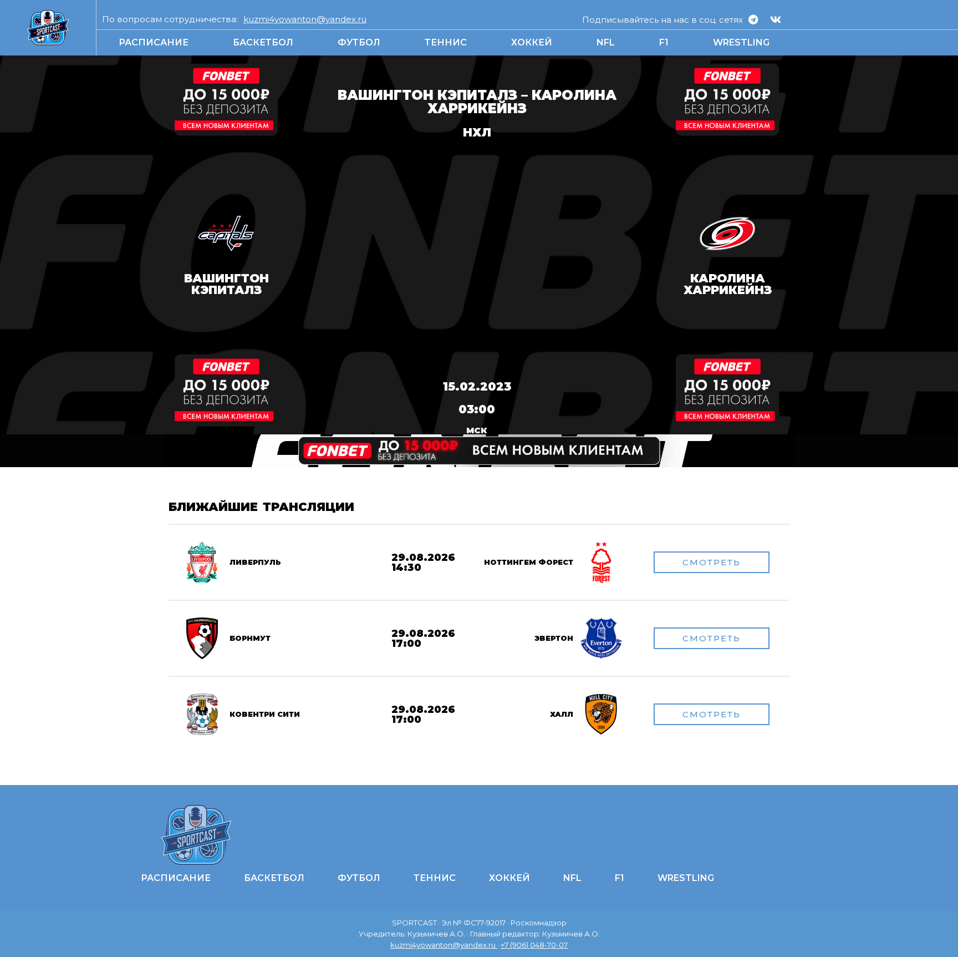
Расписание (153, 42)
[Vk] (776, 19)
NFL (606, 42)
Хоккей (531, 42)
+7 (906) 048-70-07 (534, 944)
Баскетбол (263, 42)
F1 (664, 42)
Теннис (446, 42)
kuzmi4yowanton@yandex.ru (304, 19)
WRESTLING (741, 42)
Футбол (359, 42)
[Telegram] (753, 19)
